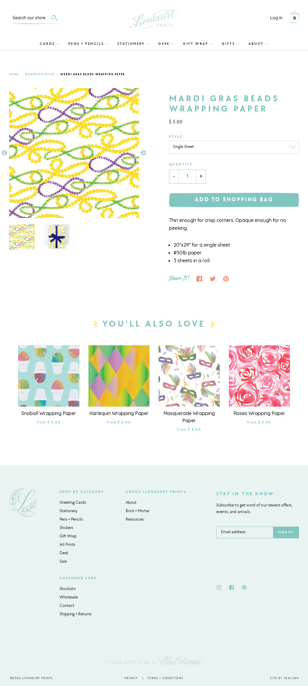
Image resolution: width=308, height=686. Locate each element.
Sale (63, 562)
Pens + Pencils (86, 43)
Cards (47, 43)
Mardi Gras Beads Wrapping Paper (92, 74)
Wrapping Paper (39, 74)
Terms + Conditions (165, 678)
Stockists (67, 589)
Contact (67, 606)
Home (14, 74)
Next (143, 153)
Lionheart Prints (37, 678)
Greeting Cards (73, 503)
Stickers (66, 528)
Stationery (131, 43)
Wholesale (69, 597)
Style (175, 137)
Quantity (180, 164)
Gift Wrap (195, 43)
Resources (135, 520)
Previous (5, 153)
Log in (276, 17)
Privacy (131, 678)
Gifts (228, 43)
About (256, 43)
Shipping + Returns (75, 614)
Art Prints (67, 545)
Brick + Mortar (137, 511)
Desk (164, 43)
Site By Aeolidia (284, 678)
